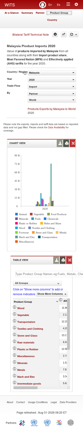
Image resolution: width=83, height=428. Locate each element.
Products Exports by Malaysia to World (52, 109)
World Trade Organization (59, 422)
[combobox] (37, 283)
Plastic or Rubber (27, 349)
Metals (21, 370)
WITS (10, 5)
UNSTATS (47, 422)
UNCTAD (35, 422)
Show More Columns (50, 293)
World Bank (71, 422)
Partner (40, 12)
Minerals (22, 363)
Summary (27, 12)
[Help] (55, 34)
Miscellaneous (26, 356)
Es (58, 4)
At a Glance (12, 12)
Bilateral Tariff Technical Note (30, 34)
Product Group (59, 12)
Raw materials (25, 342)
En (50, 4)
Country (52, 19)
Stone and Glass (27, 335)
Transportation (26, 322)
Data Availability (57, 127)
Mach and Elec (26, 376)
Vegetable (23, 315)
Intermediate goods (29, 383)
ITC (22, 422)
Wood (20, 308)
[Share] (73, 34)
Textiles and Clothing (30, 328)
